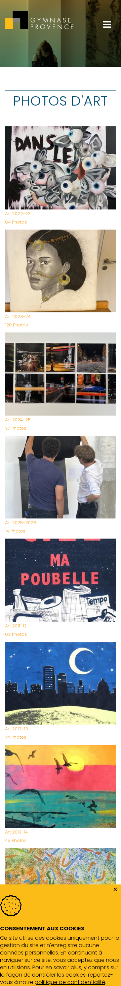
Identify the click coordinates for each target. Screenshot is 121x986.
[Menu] (107, 4)
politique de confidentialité (70, 982)
